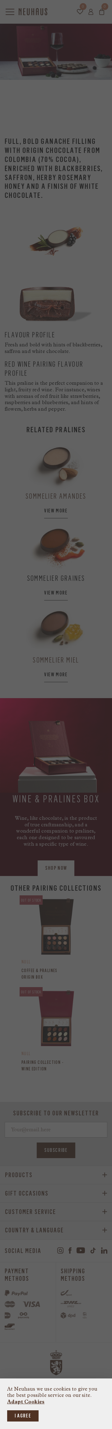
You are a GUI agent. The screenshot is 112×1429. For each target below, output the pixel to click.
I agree (23, 1416)
